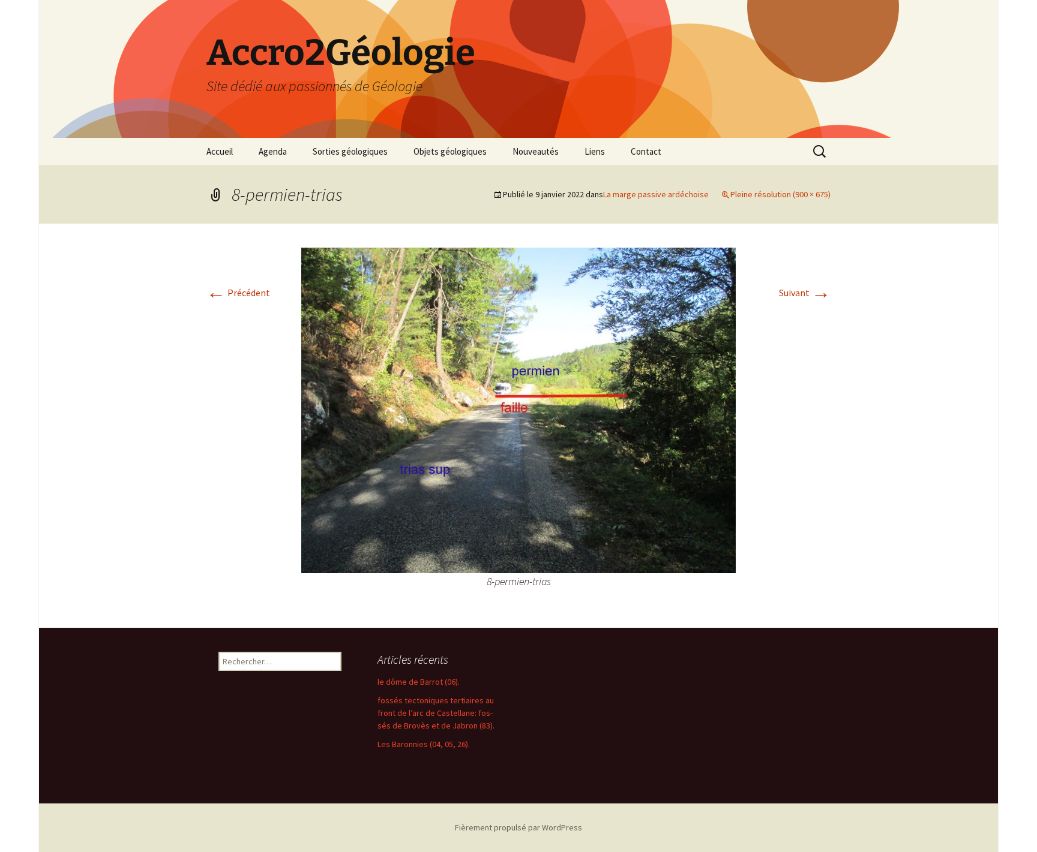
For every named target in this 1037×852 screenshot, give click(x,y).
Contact (646, 151)
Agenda (273, 151)
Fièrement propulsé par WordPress (518, 827)
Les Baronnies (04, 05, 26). (423, 744)
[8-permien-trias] (518, 409)
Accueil (219, 151)
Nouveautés (535, 151)
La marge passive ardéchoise (656, 194)
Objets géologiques (450, 151)
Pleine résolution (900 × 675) (780, 194)
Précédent (238, 293)
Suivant (805, 293)
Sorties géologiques (350, 151)
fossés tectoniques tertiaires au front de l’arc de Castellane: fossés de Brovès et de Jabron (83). (435, 713)
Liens (595, 151)
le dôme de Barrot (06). (418, 681)
